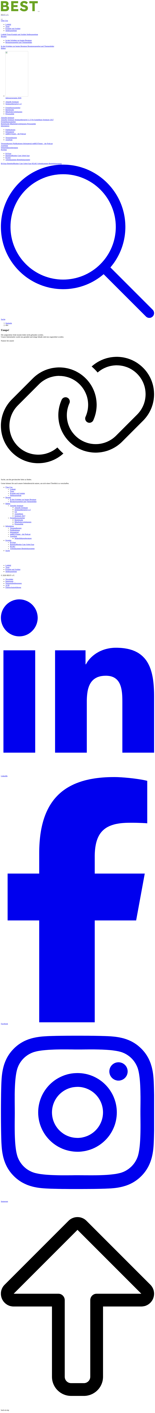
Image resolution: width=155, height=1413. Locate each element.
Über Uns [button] (4, 21)
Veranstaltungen (11, 138)
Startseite (8, 323)
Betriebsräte (9, 110)
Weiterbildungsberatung (9, 148)
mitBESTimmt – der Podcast (15, 134)
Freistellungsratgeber (12, 108)
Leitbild (8, 24)
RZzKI (8, 158)
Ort (32, 120)
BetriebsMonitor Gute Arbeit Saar (17, 156)
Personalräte (9, 114)
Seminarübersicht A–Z (13, 104)
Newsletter (9, 579)
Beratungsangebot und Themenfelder (18, 42)
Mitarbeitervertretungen (13, 112)
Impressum (9, 581)
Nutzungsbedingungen (13, 583)
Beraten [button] (3, 36)
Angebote (8, 140)
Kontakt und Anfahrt (12, 29)
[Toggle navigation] (39, 11)
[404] (19, 11)
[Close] (2, 19)
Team (7, 26)
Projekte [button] (4, 150)
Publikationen (10, 130)
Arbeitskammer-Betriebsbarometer (17, 160)
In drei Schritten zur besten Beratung (18, 40)
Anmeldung (38, 120)
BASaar (8, 154)
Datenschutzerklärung (13, 587)
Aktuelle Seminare (12, 102)
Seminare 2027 (48, 120)
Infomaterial (9, 132)
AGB (7, 585)
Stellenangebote (11, 31)
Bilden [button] (3, 48)
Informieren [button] (5, 126)
